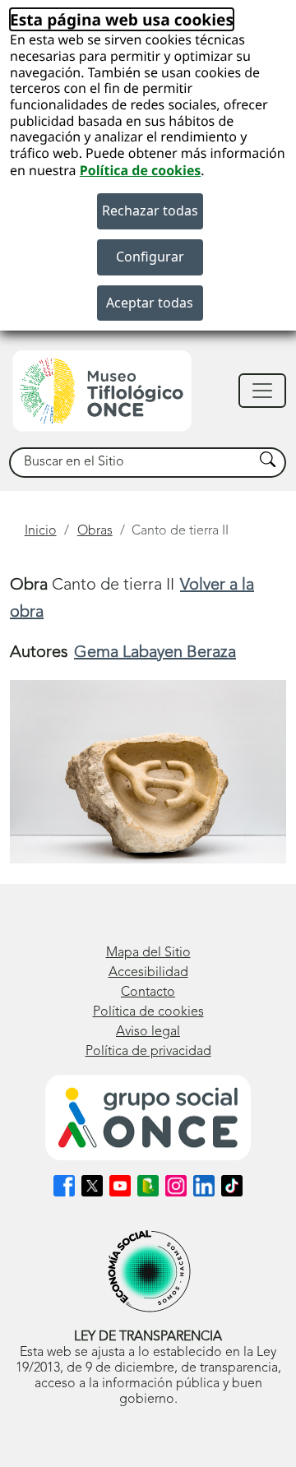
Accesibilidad (148, 972)
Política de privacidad (148, 1051)
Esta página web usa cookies (122, 19)
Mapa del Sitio (148, 953)
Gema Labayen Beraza (155, 653)
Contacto (148, 992)
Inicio (41, 531)
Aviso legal (148, 1032)
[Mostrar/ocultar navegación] (262, 390)
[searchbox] (132, 462)
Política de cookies (140, 170)
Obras (95, 531)
